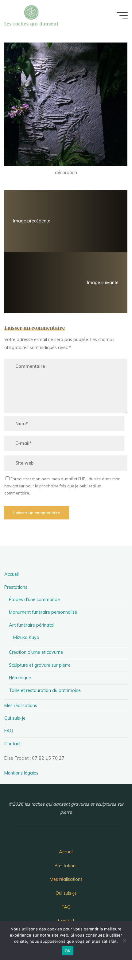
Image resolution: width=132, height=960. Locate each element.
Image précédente (31, 221)
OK (68, 950)
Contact (12, 743)
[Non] (124, 941)
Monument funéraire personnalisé (43, 612)
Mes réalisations (20, 705)
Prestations (15, 587)
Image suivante (103, 282)
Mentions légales (21, 773)
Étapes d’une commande (34, 599)
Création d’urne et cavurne (36, 652)
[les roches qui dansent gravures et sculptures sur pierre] (31, 15)
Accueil (11, 574)
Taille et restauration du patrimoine (45, 690)
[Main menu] (122, 15)
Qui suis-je (14, 718)
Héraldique (20, 678)
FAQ (8, 731)
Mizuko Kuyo (26, 637)
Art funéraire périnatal (31, 625)
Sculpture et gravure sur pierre (40, 665)
